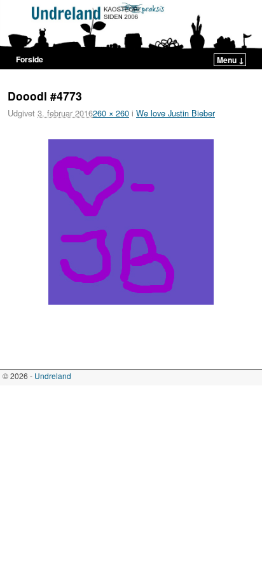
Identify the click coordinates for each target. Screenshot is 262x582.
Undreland (52, 375)
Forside (29, 59)
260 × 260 (111, 113)
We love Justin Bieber (175, 113)
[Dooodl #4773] (131, 222)
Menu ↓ (230, 60)
